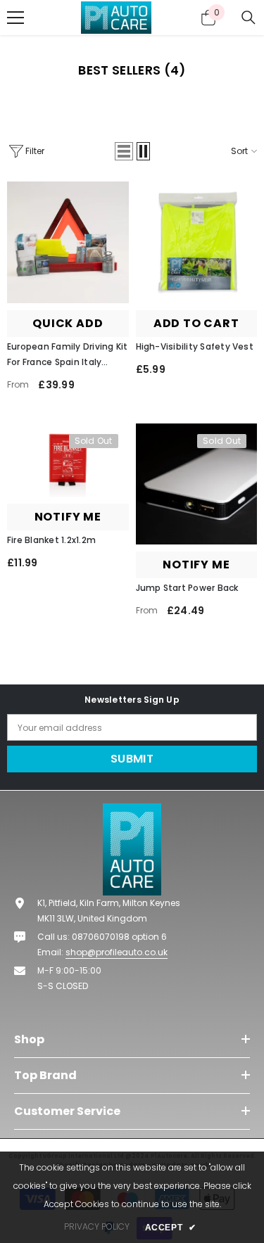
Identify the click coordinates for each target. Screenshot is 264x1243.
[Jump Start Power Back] (197, 484)
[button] (132, 70)
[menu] (15, 17)
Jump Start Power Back (187, 588)
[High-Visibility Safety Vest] (197, 242)
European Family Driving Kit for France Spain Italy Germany (67, 355)
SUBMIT (132, 759)
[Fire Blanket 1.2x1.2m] (68, 460)
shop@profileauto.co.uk (116, 952)
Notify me (67, 517)
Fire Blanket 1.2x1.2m (51, 540)
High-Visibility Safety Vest (194, 346)
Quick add (67, 323)
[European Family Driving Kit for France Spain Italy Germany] (68, 242)
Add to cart (196, 323)
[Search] (248, 17)
